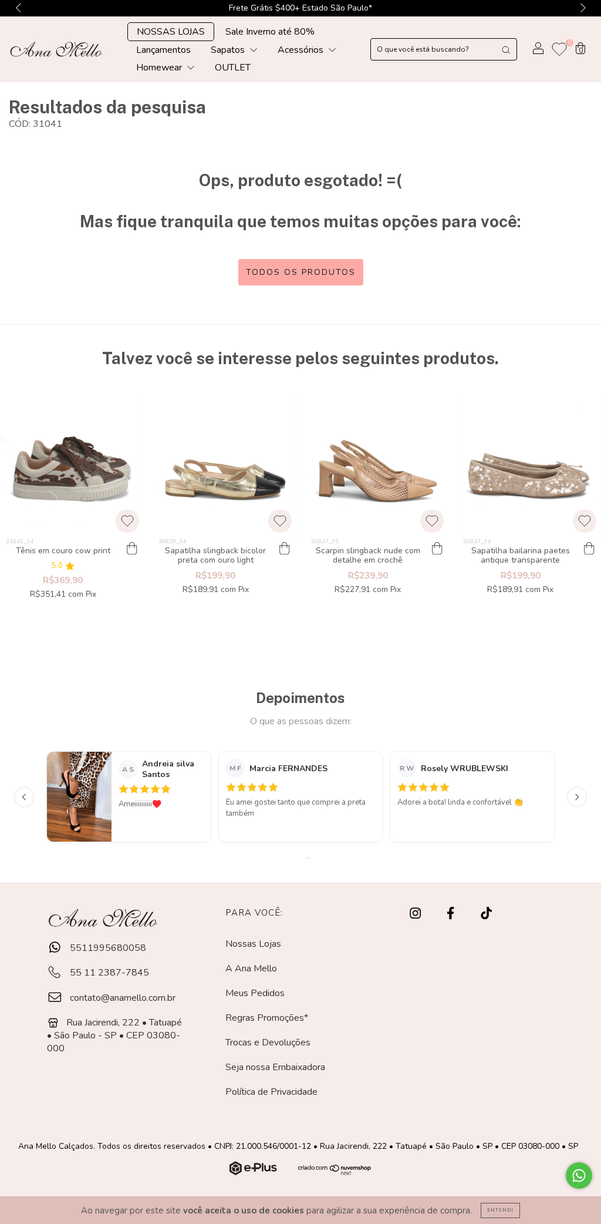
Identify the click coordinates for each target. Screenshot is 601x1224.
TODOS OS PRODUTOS (301, 272)
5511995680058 (106, 947)
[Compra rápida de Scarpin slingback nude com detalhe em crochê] (436, 549)
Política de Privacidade (271, 1091)
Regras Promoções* (266, 1017)
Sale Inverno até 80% (270, 31)
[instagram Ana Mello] (416, 913)
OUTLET (233, 67)
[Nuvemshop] (254, 1172)
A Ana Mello (251, 968)
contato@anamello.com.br (122, 997)
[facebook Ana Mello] (451, 913)
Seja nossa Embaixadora (275, 1067)
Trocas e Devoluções (267, 1042)
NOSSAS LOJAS (171, 31)
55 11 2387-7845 (108, 972)
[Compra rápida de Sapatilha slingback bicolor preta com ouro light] (284, 549)
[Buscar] (506, 49)
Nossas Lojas (253, 943)
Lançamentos (163, 49)
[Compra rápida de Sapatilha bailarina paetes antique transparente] (589, 549)
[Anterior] (24, 797)
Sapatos (229, 49)
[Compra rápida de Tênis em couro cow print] (132, 549)
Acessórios (302, 49)
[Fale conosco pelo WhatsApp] (579, 1175)
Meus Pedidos (255, 993)
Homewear (160, 67)
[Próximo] (577, 797)
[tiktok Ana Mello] (486, 913)
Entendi (500, 1210)
